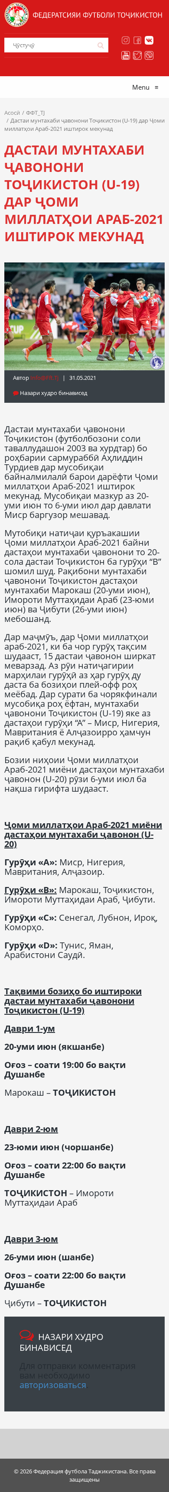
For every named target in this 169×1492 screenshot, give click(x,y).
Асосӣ (12, 113)
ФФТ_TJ (35, 113)
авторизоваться (53, 1385)
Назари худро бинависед (53, 393)
